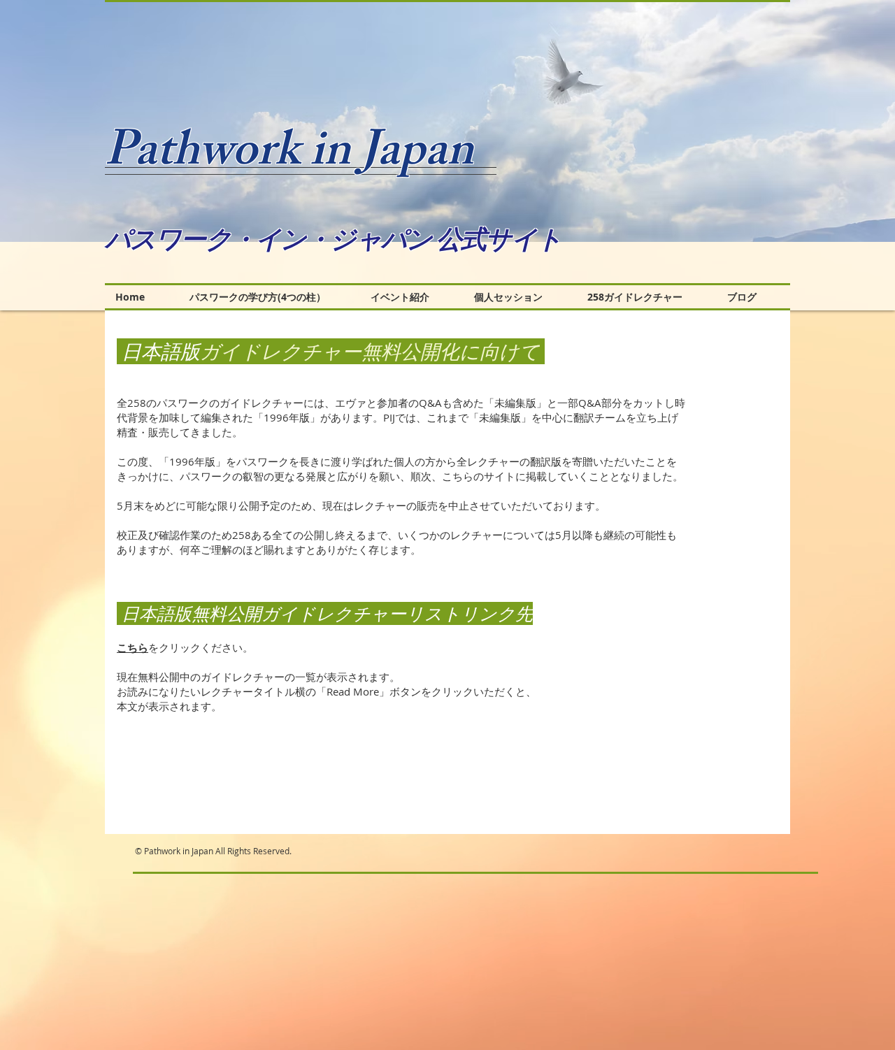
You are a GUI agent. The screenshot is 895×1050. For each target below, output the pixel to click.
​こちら (132, 647)
